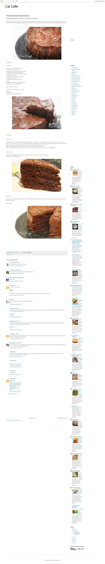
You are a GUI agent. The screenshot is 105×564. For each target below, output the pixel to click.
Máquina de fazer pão (76, 86)
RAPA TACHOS (75, 318)
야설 (10, 328)
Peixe (73, 99)
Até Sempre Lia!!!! (80, 473)
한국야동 (11, 315)
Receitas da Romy (76, 269)
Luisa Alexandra (13, 262)
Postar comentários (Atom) (15, 420)
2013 (73, 537)
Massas (73, 89)
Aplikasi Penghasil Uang (15, 385)
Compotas (74, 83)
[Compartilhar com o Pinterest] (30, 252)
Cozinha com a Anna (76, 389)
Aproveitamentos (75, 69)
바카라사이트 (22, 337)
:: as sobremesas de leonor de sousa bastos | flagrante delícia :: (77, 241)
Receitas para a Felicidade (15, 277)
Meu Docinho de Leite (77, 453)
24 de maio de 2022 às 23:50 (16, 356)
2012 (73, 539)
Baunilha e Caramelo (76, 436)
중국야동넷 (26, 324)
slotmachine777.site (14, 342)
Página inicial (32, 418)
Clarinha (11, 285)
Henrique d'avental (76, 487)
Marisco (73, 88)
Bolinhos (73, 72)
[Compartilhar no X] (27, 252)
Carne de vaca (75, 81)
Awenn (11, 370)
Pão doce (74, 92)
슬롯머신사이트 (25, 346)
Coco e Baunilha (75, 254)
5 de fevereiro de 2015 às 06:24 (16, 266)
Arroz (73, 70)
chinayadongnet (13, 321)
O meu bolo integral (80, 422)
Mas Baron (12, 389)
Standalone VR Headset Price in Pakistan (18, 354)
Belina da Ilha (75, 419)
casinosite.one (13, 334)
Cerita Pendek (13, 386)
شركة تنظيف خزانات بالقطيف (15, 363)
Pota (73, 100)
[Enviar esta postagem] (22, 252)
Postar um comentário (12, 393)
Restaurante (74, 106)
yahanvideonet (13, 308)
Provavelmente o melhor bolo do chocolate (76, 533)
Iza (10, 299)
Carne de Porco (75, 80)
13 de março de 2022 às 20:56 (16, 338)
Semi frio (73, 109)
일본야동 (21, 311)
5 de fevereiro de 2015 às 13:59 (16, 281)
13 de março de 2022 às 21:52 (16, 347)
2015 (73, 529)
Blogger (58, 560)
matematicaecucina (14, 270)
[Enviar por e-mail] (25, 252)
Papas (73, 94)
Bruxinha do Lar (75, 169)
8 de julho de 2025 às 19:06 (15, 374)
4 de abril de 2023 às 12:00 (15, 366)
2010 (73, 542)
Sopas (73, 111)
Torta (73, 114)
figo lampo (74, 406)
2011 (73, 540)
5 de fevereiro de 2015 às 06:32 (16, 273)
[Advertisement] (36, 406)
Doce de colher (75, 84)
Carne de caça (75, 75)
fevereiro (75, 530)
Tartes (73, 113)
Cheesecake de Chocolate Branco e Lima (80, 191)
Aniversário (74, 67)
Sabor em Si (74, 373)
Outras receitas (75, 91)
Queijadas (74, 105)
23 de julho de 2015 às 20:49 (16, 304)
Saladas (73, 108)
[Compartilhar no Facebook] (29, 252)
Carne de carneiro (75, 77)
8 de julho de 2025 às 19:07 (15, 391)
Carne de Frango (75, 78)
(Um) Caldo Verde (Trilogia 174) (80, 392)
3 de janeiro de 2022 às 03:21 (16, 317)
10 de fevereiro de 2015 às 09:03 (16, 295)
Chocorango (75, 297)
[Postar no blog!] (26, 252)
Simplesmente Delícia (77, 285)
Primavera (74, 102)
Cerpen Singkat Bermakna (15, 382)
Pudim (73, 103)
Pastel (73, 97)
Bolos (12, 254)
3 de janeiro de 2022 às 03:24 (16, 329)
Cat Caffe (11, 6)
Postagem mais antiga (62, 418)
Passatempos (74, 95)
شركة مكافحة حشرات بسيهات (15, 365)
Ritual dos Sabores (76, 470)
